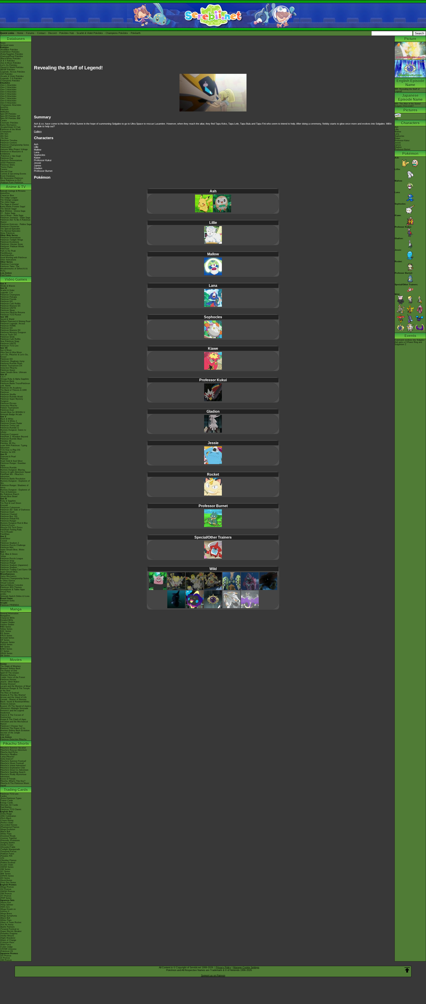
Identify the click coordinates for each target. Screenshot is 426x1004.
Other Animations (8, 260)
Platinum (4, 459)
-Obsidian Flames (8, 860)
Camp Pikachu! (7, 757)
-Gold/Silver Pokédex (10, 52)
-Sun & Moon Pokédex (10, 63)
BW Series (5, 647)
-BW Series (5, 874)
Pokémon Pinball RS (9, 519)
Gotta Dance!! (6, 759)
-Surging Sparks (7, 843)
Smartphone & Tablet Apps (12, 589)
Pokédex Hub (66, 33)
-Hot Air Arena (6, 925)
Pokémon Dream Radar (11, 423)
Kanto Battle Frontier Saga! (12, 206)
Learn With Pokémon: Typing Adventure (13, 446)
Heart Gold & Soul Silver (11, 461)
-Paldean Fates (7, 854)
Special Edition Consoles (11, 585)
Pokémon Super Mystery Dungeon (11, 400)
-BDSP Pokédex (7, 69)
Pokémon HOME (8, 326)
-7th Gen (4, 138)
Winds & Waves (7, 286)
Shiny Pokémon (7, 233)
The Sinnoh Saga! (8, 209)
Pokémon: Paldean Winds (12, 246)
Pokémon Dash (7, 512)
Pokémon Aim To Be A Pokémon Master (15, 221)
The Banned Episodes (10, 231)
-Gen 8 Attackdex (8, 101)
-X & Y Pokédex (7, 61)
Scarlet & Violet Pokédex (90, 33)
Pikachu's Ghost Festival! (12, 763)
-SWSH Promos (7, 891)
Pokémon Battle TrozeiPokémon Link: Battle (15, 384)
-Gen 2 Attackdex (8, 87)
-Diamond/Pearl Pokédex (11, 56)
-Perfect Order (6, 823)
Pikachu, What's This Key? (12, 781)
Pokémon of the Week (10, 129)
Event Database (7, 176)
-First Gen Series (8, 882)
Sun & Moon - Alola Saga (11, 215)
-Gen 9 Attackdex (8, 103)
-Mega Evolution (7, 829)
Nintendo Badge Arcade (11, 414)
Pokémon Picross (8, 403)
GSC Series (5, 631)
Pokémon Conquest (9, 434)
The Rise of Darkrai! (9, 693)
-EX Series (5, 878)
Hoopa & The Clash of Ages (13, 719)
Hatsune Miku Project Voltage (14, 149)
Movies (16, 660)
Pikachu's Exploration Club (12, 768)
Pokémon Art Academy (11, 388)
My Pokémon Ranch (9, 494)
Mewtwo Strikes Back (10, 668)
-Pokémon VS (6, 951)
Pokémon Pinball (8, 563)
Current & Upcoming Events (13, 174)
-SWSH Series (7, 867)
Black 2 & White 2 (8, 421)
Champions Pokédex (117, 33)
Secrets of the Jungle (10, 733)
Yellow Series (6, 629)
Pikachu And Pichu (9, 752)
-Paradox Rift (6, 856)
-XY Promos (5, 896)
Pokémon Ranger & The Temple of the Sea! (15, 689)
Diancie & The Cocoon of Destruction (12, 716)
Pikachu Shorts (16, 743)
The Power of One (8, 671)
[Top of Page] (407, 970)
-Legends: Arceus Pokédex (12, 72)
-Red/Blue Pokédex (9, 50)
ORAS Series (6, 653)
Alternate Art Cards (9, 805)
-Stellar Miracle (7, 936)
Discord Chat (6, 171)
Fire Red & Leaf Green (10, 503)
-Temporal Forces (8, 851)
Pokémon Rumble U (9, 428)
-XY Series (5, 871)
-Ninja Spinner (6, 905)
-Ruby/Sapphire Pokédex (11, 54)
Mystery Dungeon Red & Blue (14, 523)
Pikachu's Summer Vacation (13, 748)
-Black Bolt (5, 831)
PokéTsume (5, 275)
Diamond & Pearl (8, 456)
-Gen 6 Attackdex (8, 96)
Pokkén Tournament (9, 408)
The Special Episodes (10, 229)
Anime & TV (16, 187)
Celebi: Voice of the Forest (12, 677)
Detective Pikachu (8, 368)
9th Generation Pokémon (11, 178)
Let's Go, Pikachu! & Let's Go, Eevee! (14, 356)
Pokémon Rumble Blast (11, 439)
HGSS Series (6, 644)
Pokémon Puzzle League (11, 558)
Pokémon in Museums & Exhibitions (11, 152)
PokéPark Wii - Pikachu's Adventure (12, 475)
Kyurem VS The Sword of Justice (15, 706)
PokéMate (5, 534)
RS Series (5, 633)
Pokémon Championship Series (14, 145)
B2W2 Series (6, 649)
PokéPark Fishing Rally (11, 530)
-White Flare (6, 834)
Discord (52, 33)
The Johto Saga (7, 202)
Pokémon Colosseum (10, 507)
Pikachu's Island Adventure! (13, 765)
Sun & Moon (6, 350)
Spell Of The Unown (9, 673)
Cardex (3, 120)
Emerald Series (7, 638)
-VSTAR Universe (8, 949)
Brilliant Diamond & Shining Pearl (15, 321)
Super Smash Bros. (9, 572)
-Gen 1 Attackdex (8, 85)
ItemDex (4, 107)
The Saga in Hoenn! (9, 204)
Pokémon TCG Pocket (10, 315)
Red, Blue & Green (9, 554)
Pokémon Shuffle (8, 394)
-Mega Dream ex (8, 909)
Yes (396, 119)
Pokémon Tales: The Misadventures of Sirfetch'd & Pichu (14, 268)
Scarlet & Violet (7, 290)
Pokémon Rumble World (11, 397)
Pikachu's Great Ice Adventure (14, 770)
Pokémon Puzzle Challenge (13, 545)
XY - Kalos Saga (7, 213)
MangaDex (5, 616)
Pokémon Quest (7, 370)
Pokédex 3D (6, 441)
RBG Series (5, 627)
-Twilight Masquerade (10, 849)
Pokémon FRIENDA (9, 605)
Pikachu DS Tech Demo (11, 527)
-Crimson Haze (7, 942)
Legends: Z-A (6, 292)
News (3, 43)
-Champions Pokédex (10, 81)
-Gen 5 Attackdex (8, 94)
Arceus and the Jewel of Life (13, 697)
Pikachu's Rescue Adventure (13, 750)
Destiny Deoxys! (8, 684)
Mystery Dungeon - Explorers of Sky (15, 482)
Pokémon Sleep (7, 310)
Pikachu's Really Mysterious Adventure (13, 775)
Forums (30, 33)
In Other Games (7, 581)
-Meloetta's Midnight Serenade (14, 708)
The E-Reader (6, 532)
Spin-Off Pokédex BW (10, 118)
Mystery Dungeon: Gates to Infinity (13, 431)
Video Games (16, 279)
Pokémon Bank (7, 381)
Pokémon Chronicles (9, 226)
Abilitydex (4, 112)
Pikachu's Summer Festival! (13, 761)
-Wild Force (5, 944)
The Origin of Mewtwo (10, 666)
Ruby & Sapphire (8, 501)
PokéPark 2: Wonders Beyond (14, 437)
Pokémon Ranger (8, 521)
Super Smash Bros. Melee (12, 550)
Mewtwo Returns (8, 675)
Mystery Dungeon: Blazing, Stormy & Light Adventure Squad (15, 471)
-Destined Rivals (8, 836)
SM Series (5, 655)
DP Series (5, 640)
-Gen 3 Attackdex (8, 89)
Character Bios (7, 195)
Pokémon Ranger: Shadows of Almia (14, 486)
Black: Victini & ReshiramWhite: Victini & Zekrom (15, 703)
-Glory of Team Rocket (10, 922)
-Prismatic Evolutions (10, 840)
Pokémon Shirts (7, 165)
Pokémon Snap (7, 561)
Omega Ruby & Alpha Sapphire (14, 379)
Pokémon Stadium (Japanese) (14, 565)
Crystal (3, 541)
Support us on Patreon (213, 975)
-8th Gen (4, 136)
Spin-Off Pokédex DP (10, 116)
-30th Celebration (8, 816)
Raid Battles (6, 807)
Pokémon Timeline (8, 140)
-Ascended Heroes (8, 825)
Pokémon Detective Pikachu (13, 739)
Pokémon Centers (8, 143)
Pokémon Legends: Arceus (12, 323)
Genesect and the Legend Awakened (12, 711)
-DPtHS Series (7, 876)
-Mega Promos (7, 887)
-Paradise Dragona (8, 933)
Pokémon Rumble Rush (11, 363)
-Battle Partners (7, 927)
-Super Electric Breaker (11, 931)
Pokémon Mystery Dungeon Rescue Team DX (13, 333)
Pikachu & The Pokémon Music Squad (14, 784)
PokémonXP (6, 147)
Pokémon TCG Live (9, 346)
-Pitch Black (5, 818)
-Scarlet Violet (6, 865)
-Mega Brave (6, 913)
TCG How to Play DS (10, 450)
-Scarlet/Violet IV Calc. (10, 127)
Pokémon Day (6, 158)
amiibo (3, 594)
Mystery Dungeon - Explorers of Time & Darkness (15, 491)
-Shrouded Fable (7, 847)
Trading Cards (16, 789)
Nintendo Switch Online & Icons (15, 596)
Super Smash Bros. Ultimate (13, 372)
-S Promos (5, 958)
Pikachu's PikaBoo (8, 754)
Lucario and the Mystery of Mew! (15, 686)
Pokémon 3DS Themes (11, 587)
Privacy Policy (223, 967)
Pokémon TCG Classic (11, 809)
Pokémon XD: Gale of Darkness (15, 510)
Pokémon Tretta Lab (9, 425)
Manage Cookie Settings (246, 967)
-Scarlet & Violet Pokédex (12, 76)
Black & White (6, 419)
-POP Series (6, 898)
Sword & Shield (7, 319)
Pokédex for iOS (7, 452)
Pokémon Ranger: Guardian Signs (13, 464)
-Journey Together (8, 838)
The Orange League (9, 200)
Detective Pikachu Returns (12, 312)
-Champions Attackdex (10, 105)
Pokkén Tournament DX (11, 366)
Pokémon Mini (6, 547)
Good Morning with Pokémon (13, 257)
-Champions (5, 132)
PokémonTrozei (7, 525)
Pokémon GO (6, 301)
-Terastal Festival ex (9, 929)
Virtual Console (7, 583)
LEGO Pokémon (7, 163)
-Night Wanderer (7, 938)
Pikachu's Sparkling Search (12, 772)
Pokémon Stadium (8, 567)
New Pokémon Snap (9, 341)
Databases (16, 39)
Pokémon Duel (7, 410)
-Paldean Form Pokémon (11, 183)
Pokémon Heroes (8, 679)
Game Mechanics (8, 125)
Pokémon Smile (7, 337)
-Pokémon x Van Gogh (10, 156)
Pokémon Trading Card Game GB (15, 569)
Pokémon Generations (10, 237)
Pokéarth (135, 33)
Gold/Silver (5, 538)
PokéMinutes (6, 253)
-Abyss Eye (5, 902)
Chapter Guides (7, 622)
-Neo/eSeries (6, 880)
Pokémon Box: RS (8, 516)
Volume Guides (7, 624)
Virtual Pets (5, 592)
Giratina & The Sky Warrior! (13, 695)
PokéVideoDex (7, 255)
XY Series (4, 651)
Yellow (3, 556)
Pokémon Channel (8, 514)
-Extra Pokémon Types (11, 798)
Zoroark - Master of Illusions (13, 699)
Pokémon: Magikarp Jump (12, 361)
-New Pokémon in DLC (11, 180)
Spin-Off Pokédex (8, 114)
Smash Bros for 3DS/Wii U (12, 412)
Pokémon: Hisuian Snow (11, 244)
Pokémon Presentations (11, 160)
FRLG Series (6, 636)
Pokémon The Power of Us (12, 728)
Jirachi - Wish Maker (9, 682)
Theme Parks (6, 167)
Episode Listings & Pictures (13, 191)
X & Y (3, 377)
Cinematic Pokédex (9, 123)
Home (20, 33)
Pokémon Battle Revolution (12, 479)
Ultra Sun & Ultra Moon (11, 352)
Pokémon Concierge (9, 264)
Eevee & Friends (8, 779)
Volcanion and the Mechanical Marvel (14, 723)
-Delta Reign (6, 814)
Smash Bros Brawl (8, 496)
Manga (16, 609)
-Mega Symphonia (8, 916)
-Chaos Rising (6, 820)
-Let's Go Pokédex (8, 65)
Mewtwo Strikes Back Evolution (15, 730)
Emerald (4, 505)
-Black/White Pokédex (10, 58)
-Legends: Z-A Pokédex (11, 78)
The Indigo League (8, 198)
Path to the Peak (8, 251)
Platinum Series (7, 642)
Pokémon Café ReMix (10, 304)
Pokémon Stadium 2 (9, 543)
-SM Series (5, 869)
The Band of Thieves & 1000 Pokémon (13, 391)
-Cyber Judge (6, 947)
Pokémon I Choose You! (11, 726)
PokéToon (4, 249)
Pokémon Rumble (8, 468)
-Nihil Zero (5, 907)
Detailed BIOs (6, 620)
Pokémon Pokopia (8, 297)
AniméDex (5, 193)
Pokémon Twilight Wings (11, 240)
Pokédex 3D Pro (7, 443)
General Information (9, 613)
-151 (2, 858)
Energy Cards (6, 803)
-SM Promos (6, 894)
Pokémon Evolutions (9, 242)
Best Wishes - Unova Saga (12, 211)
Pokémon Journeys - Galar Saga (15, 218)
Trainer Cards (6, 800)
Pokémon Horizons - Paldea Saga (15, 224)
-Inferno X (4, 911)
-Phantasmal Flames (9, 827)
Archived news (7, 45)
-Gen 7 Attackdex (8, 98)
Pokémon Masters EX (10, 306)
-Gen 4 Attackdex (8, 92)
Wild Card (4, 735)
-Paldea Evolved (7, 862)
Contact (41, 33)
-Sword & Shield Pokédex (12, 67)
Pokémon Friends (8, 299)
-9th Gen (4, 134)
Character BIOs (7, 618)
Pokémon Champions (10, 295)
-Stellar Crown (6, 845)
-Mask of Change (8, 940)
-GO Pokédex (6, 74)
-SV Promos (5, 889)
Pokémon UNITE (8, 308)
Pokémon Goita (7, 601)
